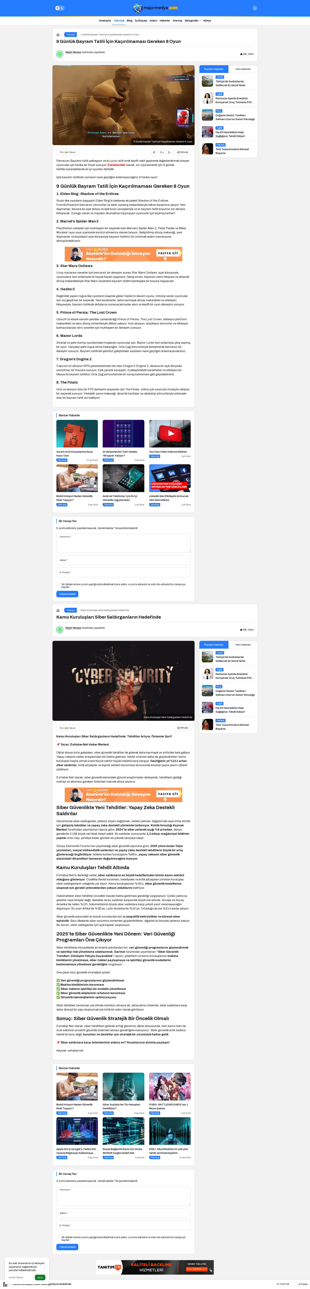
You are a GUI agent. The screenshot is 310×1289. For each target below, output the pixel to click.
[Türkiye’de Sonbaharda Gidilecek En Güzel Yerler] (228, 81)
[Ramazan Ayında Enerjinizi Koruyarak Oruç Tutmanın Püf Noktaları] (228, 98)
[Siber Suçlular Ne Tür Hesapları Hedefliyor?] (123, 1094)
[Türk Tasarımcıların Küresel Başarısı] (228, 149)
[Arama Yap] (255, 8)
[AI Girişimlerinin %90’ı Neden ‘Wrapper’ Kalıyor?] (123, 441)
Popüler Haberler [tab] (213, 69)
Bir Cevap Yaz (68, 521)
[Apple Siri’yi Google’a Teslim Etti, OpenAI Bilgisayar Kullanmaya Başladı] (77, 1138)
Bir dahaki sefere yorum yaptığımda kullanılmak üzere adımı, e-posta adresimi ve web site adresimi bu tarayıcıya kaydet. (123, 585)
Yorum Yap (284, 1284)
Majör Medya (73, 52)
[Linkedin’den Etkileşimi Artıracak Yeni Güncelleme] (170, 485)
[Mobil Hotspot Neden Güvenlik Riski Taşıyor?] (77, 485)
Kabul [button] (40, 1277)
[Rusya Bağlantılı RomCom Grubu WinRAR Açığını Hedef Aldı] (123, 1138)
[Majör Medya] (155, 7)
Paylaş (303, 1284)
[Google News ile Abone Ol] (67, 152)
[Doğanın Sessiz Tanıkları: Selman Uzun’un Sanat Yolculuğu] (228, 115)
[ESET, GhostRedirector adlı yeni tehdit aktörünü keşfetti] (170, 1138)
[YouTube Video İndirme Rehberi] (170, 441)
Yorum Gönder (67, 594)
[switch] (60, 8)
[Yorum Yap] (154, 152)
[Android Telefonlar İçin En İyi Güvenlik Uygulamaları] (123, 485)
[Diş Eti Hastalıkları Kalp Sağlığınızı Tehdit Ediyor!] (228, 132)
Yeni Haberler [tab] (243, 69)
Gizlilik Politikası (16, 1277)
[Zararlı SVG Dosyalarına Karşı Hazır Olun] (77, 441)
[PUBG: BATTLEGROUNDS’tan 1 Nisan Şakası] (170, 1094)
